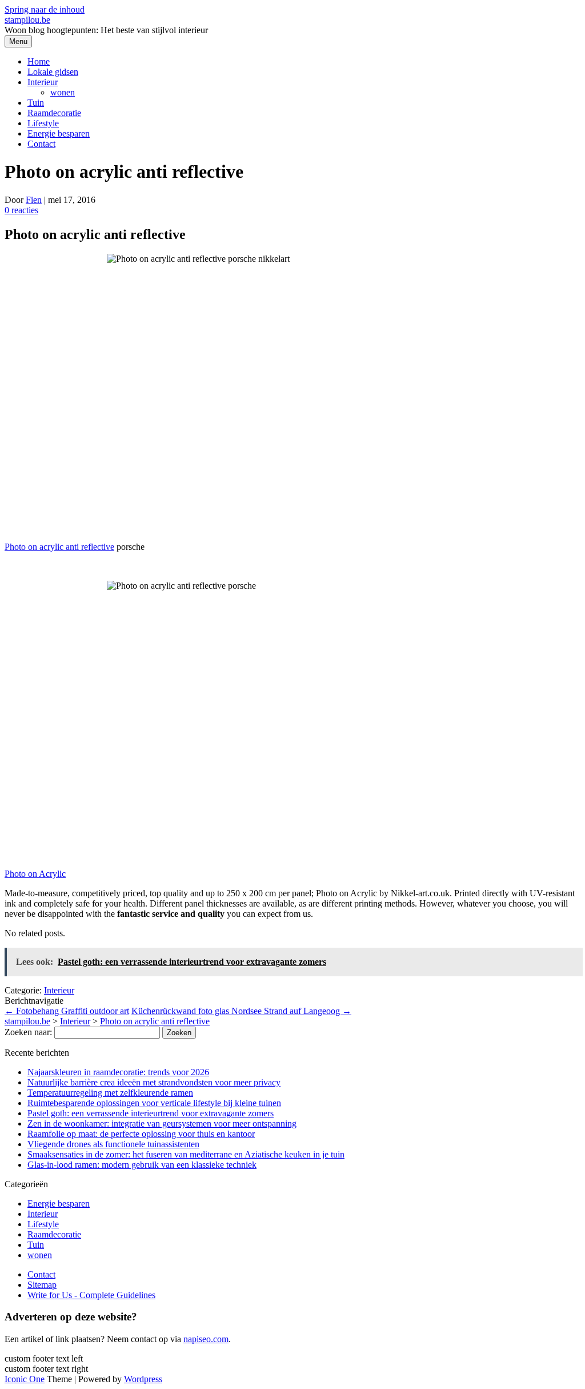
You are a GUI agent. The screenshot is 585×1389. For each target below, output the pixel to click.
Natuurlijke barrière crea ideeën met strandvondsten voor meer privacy (154, 1082)
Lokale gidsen (52, 72)
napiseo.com (206, 1339)
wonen (62, 92)
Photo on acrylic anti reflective (59, 547)
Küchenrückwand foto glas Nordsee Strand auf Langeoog (241, 1011)
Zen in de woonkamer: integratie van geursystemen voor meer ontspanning (161, 1123)
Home (38, 61)
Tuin (35, 102)
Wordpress (143, 1379)
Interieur (42, 82)
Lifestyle (43, 123)
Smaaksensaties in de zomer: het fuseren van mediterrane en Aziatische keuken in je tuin (185, 1154)
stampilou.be (27, 20)
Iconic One (25, 1379)
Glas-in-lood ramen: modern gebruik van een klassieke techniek (142, 1165)
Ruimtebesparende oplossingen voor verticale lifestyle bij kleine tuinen (154, 1103)
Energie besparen (58, 133)
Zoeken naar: (28, 1032)
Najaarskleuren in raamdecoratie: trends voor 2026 (118, 1072)
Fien (34, 200)
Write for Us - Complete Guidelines (91, 1295)
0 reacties (21, 210)
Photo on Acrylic (35, 874)
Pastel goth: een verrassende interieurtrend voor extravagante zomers (150, 1113)
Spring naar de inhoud (45, 9)
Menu (18, 41)
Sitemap (42, 1285)
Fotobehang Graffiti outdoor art (67, 1011)
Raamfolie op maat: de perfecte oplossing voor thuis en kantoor (141, 1134)
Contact (41, 144)
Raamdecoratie (54, 113)
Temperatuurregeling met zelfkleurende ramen (110, 1092)
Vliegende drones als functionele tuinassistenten (113, 1144)
